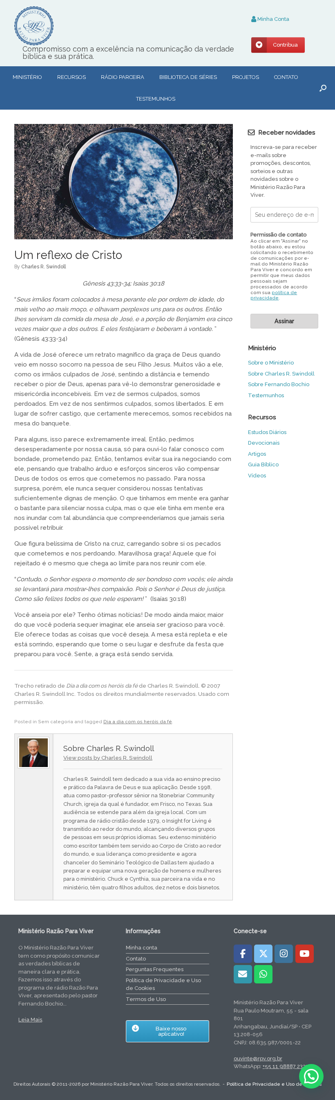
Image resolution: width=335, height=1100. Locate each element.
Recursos (71, 77)
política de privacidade (273, 295)
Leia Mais (30, 1020)
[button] (323, 88)
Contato (286, 77)
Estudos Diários (267, 432)
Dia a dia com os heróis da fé (137, 721)
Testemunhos (155, 99)
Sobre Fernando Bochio (278, 384)
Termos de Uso (146, 999)
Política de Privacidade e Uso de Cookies (163, 984)
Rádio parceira (122, 77)
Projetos (245, 77)
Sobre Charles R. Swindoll (281, 374)
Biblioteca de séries (188, 77)
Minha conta (141, 948)
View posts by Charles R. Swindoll (107, 757)
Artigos (257, 454)
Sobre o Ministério (271, 363)
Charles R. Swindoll (43, 267)
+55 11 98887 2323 (285, 1066)
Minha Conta (272, 19)
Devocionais (263, 443)
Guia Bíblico (263, 464)
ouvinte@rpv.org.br (258, 1058)
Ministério (27, 77)
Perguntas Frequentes (154, 969)
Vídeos (257, 475)
